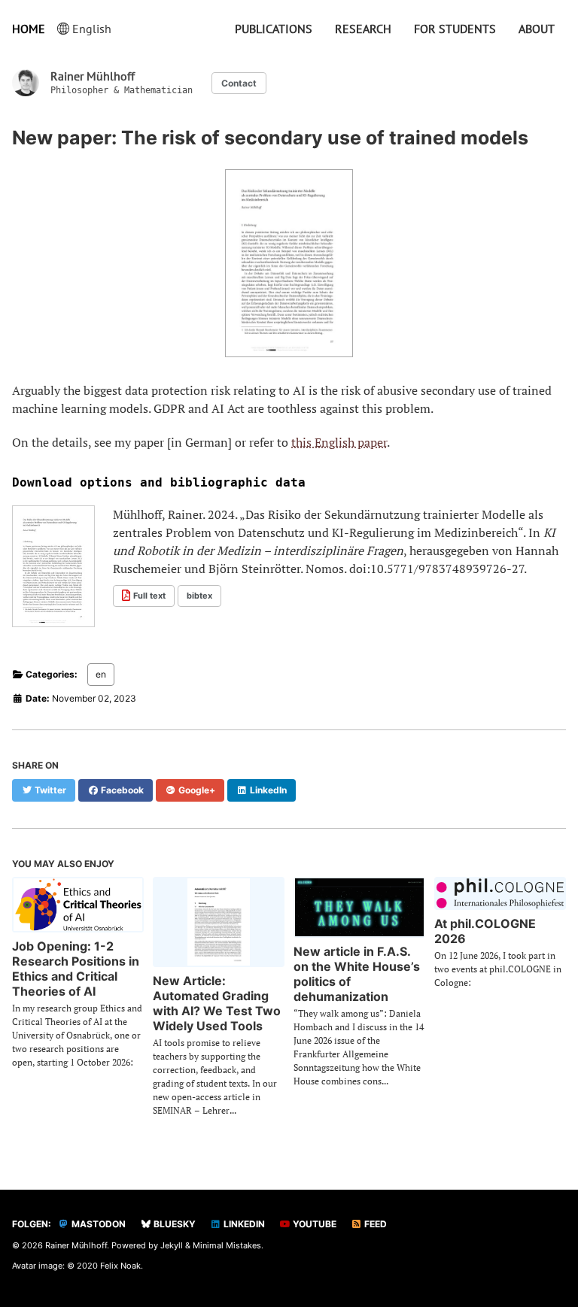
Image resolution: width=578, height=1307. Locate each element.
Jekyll (171, 1245)
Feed (374, 1224)
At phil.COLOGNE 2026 (485, 931)
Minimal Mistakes (227, 1245)
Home (28, 28)
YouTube (313, 1224)
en (101, 674)
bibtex (199, 595)
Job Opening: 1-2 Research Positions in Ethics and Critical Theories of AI (75, 969)
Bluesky (173, 1224)
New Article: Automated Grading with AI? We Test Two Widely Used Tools (217, 1003)
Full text (149, 595)
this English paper (339, 442)
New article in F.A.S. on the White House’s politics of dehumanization (357, 974)
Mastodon (97, 1224)
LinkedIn (243, 1224)
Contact (239, 83)
